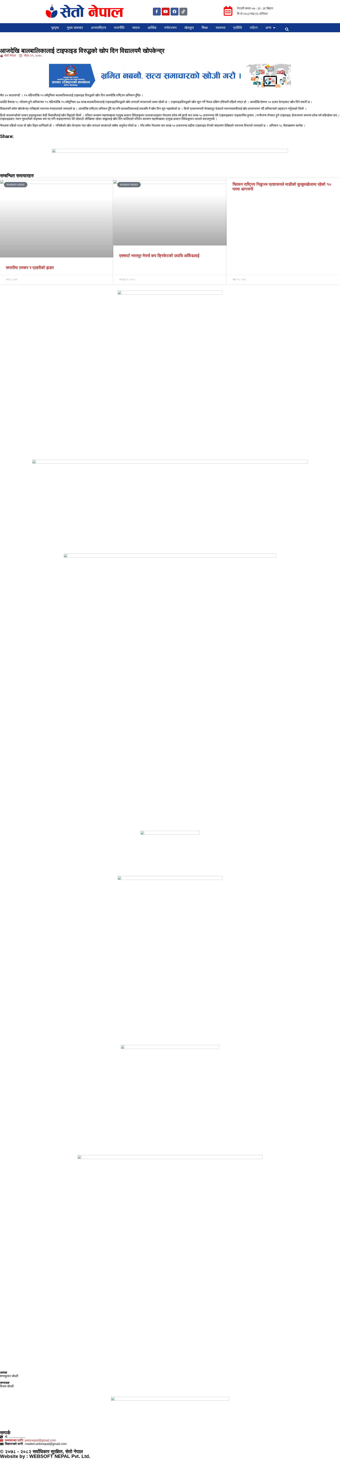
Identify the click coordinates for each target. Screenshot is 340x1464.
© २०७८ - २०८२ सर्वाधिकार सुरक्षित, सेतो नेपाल (41, 1451)
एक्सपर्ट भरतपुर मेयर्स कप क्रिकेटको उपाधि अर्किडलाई (159, 255)
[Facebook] (174, 12)
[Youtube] (166, 12)
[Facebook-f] (157, 12)
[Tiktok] (183, 12)
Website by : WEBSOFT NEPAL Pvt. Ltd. (45, 1456)
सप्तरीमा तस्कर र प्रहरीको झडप (30, 267)
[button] (287, 29)
